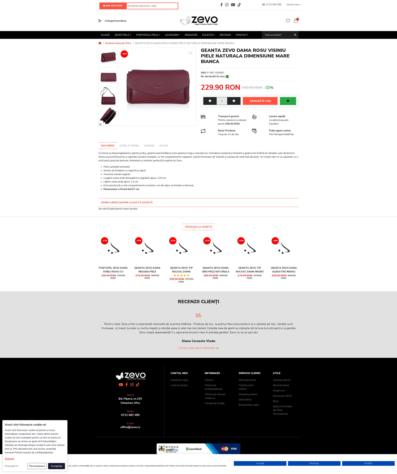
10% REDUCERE (114, 5)
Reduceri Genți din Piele (118, 43)
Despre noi (279, 382)
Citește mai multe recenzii (196, 340)
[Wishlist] (288, 21)
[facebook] (221, 4)
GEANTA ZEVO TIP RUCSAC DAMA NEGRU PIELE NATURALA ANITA (250, 269)
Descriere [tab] (107, 145)
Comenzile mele (179, 371)
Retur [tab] (163, 145)
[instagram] (227, 4)
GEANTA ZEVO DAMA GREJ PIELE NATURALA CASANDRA (215, 269)
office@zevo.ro (130, 419)
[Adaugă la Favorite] (191, 53)
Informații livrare (247, 371)
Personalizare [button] (37, 466)
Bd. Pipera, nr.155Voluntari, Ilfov (130, 392)
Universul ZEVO (281, 371)
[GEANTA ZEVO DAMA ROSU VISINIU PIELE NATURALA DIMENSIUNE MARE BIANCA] (157, 87)
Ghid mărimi (245, 391)
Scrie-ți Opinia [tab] (129, 145)
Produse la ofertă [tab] (198, 227)
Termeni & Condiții (214, 395)
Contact (209, 371)
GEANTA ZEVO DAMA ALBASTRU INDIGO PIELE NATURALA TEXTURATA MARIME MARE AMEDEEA (284, 269)
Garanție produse (248, 386)
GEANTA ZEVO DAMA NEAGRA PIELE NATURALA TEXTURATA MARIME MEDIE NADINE (147, 269)
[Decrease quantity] (210, 101)
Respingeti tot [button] (11, 466)
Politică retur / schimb (246, 378)
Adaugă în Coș (260, 101)
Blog (275, 392)
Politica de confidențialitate (214, 378)
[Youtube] (233, 4)
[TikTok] (239, 4)
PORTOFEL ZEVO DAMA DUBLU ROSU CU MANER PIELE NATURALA (113, 269)
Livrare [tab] (149, 145)
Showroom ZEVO (282, 387)
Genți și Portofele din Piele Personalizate (282, 401)
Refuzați (9, 458)
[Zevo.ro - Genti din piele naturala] (198, 21)
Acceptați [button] (56, 466)
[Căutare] (295, 35)
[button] (293, 5)
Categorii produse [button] (115, 21)
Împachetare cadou (249, 396)
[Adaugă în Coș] (109, 249)
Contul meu (179, 364)
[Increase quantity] (234, 101)
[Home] (99, 43)
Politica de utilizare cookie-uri (215, 387)
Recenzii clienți (281, 377)
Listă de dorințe (179, 377)
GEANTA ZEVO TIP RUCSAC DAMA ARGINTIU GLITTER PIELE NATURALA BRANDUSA (181, 269)
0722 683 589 (130, 406)
